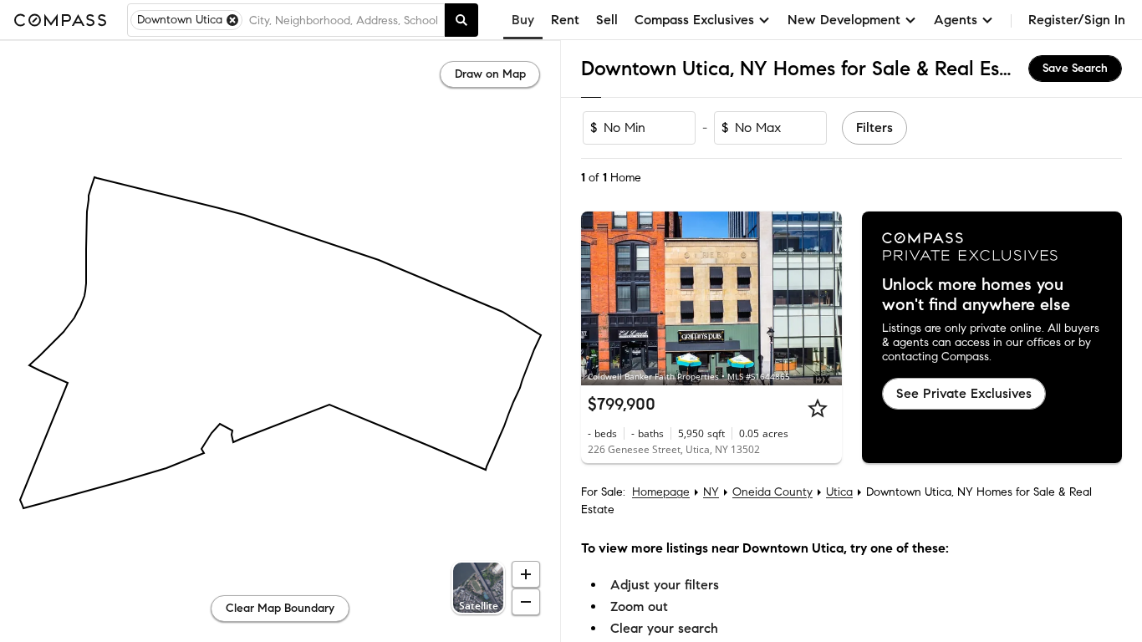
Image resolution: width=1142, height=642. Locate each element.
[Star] (817, 408)
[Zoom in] (526, 574)
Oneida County (772, 492)
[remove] (232, 20)
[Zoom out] (526, 601)
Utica (839, 492)
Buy (523, 20)
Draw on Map (490, 74)
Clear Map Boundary (280, 608)
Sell (607, 20)
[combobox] (343, 20)
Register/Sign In (1076, 20)
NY (711, 492)
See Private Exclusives (964, 393)
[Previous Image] (601, 298)
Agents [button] (955, 20)
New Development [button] (844, 20)
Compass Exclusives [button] (694, 20)
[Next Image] (821, 298)
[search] (461, 20)
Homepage (661, 492)
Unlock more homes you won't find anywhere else (976, 295)
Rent (565, 20)
